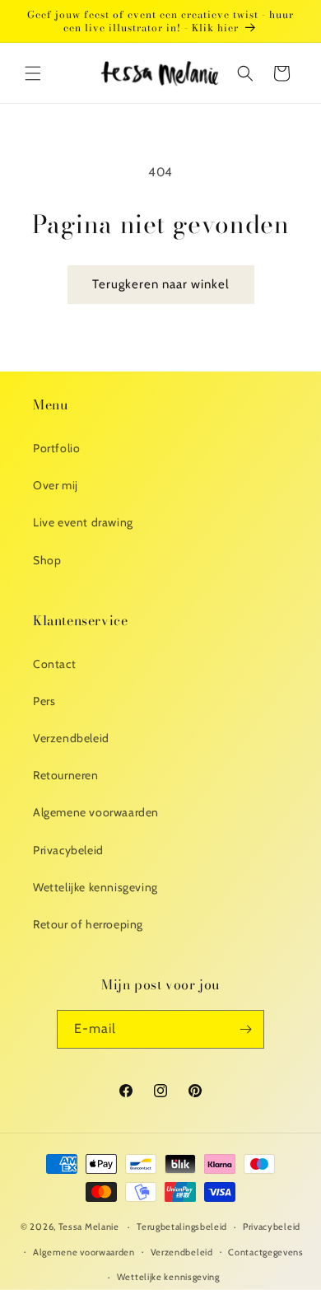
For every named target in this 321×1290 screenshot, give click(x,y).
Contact (54, 664)
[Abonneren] (245, 1029)
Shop (47, 560)
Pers (44, 701)
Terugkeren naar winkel (161, 284)
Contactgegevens (266, 1252)
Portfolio (56, 448)
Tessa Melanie (88, 1226)
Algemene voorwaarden (96, 812)
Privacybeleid (68, 850)
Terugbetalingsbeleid (182, 1226)
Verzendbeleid (71, 738)
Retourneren (66, 775)
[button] (33, 73)
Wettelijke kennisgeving (95, 887)
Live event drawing (83, 522)
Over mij (55, 485)
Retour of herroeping (88, 924)
